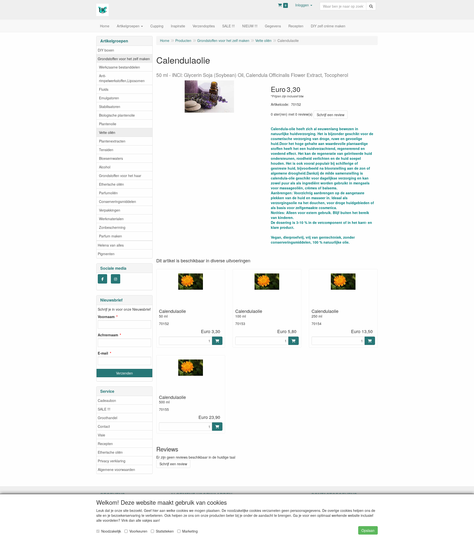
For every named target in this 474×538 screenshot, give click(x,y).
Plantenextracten (112, 141)
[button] (304, 5)
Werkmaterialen (111, 218)
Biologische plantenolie (117, 115)
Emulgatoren (109, 97)
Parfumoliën (108, 192)
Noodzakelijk (111, 531)
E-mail (103, 353)
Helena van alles (111, 245)
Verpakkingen (109, 210)
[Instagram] (115, 279)
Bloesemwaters (111, 158)
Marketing (190, 531)
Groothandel (107, 417)
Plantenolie (107, 123)
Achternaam (108, 334)
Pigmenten (106, 253)
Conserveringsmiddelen (117, 201)
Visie (101, 434)
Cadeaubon (107, 400)
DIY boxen (106, 50)
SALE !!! (104, 409)
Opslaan (368, 530)
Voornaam (106, 316)
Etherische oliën (111, 184)
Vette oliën (107, 132)
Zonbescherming (112, 227)
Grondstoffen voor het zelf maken (124, 58)
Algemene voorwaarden (116, 469)
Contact (104, 426)
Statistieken (165, 531)
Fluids (103, 89)
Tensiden (106, 149)
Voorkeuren (138, 531)
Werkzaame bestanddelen (119, 67)
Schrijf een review (330, 114)
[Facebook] (102, 279)
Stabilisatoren (109, 106)
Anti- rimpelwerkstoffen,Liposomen (122, 78)
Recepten (105, 443)
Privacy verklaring (111, 460)
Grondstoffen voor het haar (120, 175)
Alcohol (104, 166)
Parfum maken (110, 235)
